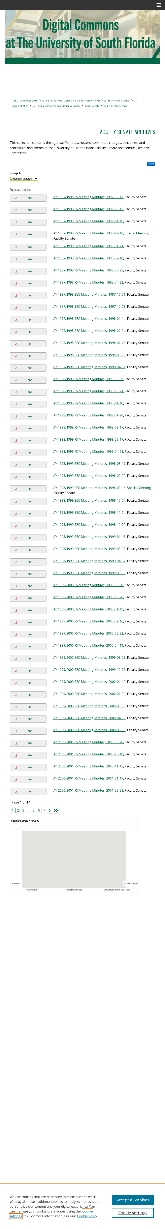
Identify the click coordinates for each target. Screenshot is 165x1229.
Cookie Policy (87, 1216)
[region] (82, 1206)
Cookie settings (132, 1213)
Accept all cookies (132, 1200)
